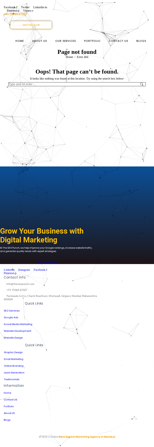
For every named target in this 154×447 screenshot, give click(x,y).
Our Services (65, 41)
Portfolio (92, 41)
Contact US (118, 41)
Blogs (141, 41)
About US (39, 41)
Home (19, 41)
